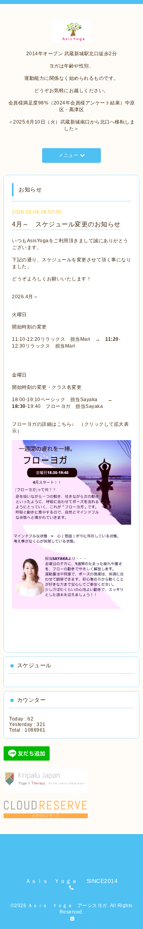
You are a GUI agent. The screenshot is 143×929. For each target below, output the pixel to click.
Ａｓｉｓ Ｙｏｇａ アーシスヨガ (67, 905)
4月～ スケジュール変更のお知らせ (66, 224)
